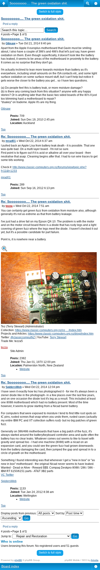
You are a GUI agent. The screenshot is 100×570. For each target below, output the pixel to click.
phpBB (18, 560)
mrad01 (11, 141)
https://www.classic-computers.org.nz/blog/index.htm (60, 333)
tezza (9, 206)
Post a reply (10, 24)
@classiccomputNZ (22, 337)
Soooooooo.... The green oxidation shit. (39, 3)
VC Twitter (7, 474)
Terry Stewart (58, 337)
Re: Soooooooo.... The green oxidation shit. (36, 136)
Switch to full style (50, 11)
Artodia (94, 560)
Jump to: (6, 536)
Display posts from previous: (19, 513)
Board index (10, 566)
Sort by (60, 513)
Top (3, 129)
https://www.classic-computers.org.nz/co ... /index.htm (48, 330)
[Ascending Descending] (15, 518)
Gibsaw (10, 43)
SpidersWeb (14, 387)
